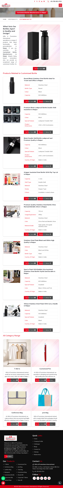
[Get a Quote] (3, 483)
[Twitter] (37, 1)
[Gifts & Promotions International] (6, 5)
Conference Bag (17, 413)
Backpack (7, 472)
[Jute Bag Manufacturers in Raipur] (45, 397)
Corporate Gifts (9, 477)
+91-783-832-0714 (56, 1)
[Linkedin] (42, 1)
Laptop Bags (8, 480)
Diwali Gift (20, 475)
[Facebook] (35, 1)
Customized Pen (45, 369)
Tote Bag (20, 469)
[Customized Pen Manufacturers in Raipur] (45, 353)
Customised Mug (22, 472)
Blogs (35, 446)
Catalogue (37, 444)
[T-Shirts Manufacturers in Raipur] (17, 353)
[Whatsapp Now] (3, 478)
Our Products (12, 19)
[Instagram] (39, 1)
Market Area (37, 454)
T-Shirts (17, 369)
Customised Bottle (9, 475)
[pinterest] (44, 1)
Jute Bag (45, 413)
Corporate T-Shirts (23, 477)
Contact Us (37, 449)
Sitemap (36, 452)
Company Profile (38, 441)
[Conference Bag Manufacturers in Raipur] (17, 397)
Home (4, 19)
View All (20, 480)
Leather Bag (8, 469)
